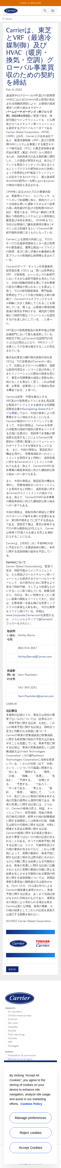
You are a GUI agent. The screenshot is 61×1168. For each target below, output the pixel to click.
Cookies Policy (31, 1104)
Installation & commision (22, 1055)
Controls (12, 1019)
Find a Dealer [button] (30, 3)
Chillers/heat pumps (19, 1015)
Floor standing (16, 1034)
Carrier (10, 132)
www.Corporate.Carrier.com (23, 615)
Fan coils (13, 1022)
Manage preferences (30, 1118)
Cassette (13, 1026)
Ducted (12, 1030)
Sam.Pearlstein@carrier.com (36, 696)
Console (12, 1038)
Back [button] (12, 969)
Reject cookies (31, 1133)
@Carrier (44, 619)
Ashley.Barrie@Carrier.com (35, 656)
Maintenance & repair (20, 1059)
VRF (10, 1041)
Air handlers (15, 1011)
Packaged (13, 1045)
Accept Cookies (30, 1148)
